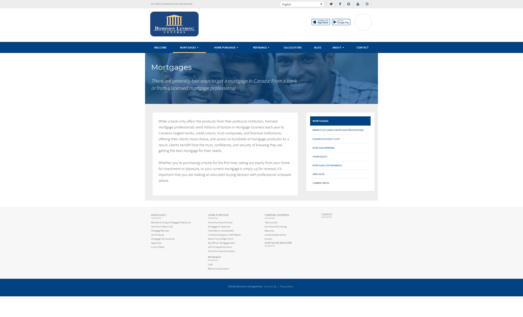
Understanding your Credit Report (224, 234)
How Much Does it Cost (326, 139)
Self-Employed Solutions (220, 246)
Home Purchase (225, 47)
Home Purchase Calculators (221, 251)
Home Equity (320, 156)
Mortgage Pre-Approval (219, 226)
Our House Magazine (278, 243)
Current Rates (321, 182)
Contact (362, 47)
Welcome (160, 47)
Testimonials (271, 222)
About (337, 47)
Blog (317, 47)
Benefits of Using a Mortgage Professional (338, 130)
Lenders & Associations (275, 234)
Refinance (260, 47)
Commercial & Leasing (276, 226)
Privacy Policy (286, 286)
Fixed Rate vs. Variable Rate (221, 230)
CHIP (210, 264)
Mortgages (188, 47)
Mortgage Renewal (324, 147)
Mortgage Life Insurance (327, 165)
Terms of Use (270, 286)
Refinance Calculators (218, 268)
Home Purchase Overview (220, 222)
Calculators (293, 47)
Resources (269, 230)
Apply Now (318, 174)
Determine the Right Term (221, 238)
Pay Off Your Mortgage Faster (221, 242)
